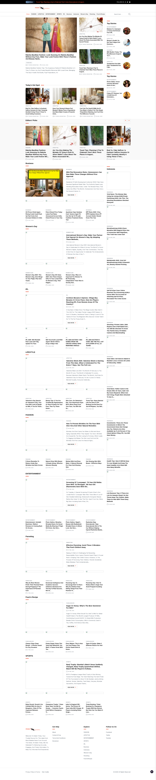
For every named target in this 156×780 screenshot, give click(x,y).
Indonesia (76, 14)
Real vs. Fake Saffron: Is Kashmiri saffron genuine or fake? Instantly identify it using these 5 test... (67, 2)
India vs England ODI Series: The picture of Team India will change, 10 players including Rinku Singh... (74, 708)
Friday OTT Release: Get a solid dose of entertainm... (114, 95)
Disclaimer (55, 741)
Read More (71, 195)
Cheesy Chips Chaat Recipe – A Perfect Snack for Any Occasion (34, 645)
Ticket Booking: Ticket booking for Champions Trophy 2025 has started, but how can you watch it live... (94, 708)
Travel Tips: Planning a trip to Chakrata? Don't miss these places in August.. (91, 69)
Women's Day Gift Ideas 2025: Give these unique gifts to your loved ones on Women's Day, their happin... (54, 278)
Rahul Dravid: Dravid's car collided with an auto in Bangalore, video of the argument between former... (34, 708)
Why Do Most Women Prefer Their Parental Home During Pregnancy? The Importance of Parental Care (34, 586)
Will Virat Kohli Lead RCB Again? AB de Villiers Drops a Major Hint (54, 341)
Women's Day (84, 14)
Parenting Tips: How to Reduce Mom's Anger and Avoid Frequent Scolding (94, 585)
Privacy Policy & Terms (33, 772)
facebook (109, 732)
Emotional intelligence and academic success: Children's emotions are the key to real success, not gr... (54, 586)
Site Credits (45, 772)
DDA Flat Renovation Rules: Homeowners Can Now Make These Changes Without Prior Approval (84, 174)
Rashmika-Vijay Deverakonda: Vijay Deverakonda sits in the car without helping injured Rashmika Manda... (94, 526)
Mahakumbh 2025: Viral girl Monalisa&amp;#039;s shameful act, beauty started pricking (118, 262)
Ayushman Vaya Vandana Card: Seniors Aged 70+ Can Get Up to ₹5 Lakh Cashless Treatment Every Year (74, 216)
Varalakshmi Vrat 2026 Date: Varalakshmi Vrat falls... (114, 65)
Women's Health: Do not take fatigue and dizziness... (113, 42)
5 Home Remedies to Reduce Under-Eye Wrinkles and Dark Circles (34, 463)
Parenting (92, 14)
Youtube (108, 738)
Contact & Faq (56, 735)
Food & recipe (101, 14)
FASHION (33, 14)
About (54, 732)
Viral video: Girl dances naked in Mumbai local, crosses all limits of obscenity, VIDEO (118, 361)
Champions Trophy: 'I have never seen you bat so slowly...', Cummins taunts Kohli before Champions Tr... (54, 708)
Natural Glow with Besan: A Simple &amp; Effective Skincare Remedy (54, 463)
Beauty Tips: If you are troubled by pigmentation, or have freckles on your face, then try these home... (54, 404)
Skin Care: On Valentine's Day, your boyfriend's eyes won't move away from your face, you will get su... (74, 404)
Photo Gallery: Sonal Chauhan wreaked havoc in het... (113, 83)
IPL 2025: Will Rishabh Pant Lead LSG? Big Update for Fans (33, 341)
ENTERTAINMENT (50, 14)
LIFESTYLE (41, 14)
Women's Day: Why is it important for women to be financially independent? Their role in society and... (74, 278)
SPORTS (59, 14)
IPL (64, 14)
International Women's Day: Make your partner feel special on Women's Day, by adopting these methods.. (84, 237)
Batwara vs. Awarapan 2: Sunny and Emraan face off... (114, 30)
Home (28, 14)
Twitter (108, 735)
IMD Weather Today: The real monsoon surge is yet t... (114, 53)
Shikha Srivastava (87, 44)
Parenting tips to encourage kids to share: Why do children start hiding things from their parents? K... (74, 586)
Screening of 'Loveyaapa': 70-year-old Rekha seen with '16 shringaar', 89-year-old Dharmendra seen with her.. (83, 484)
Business (69, 14)
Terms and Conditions (58, 738)
